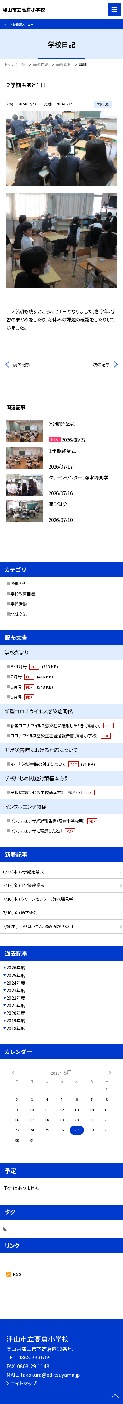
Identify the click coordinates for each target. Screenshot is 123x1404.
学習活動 (18, 604)
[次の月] (110, 1072)
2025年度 (15, 975)
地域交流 (18, 614)
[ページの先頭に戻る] (115, 1396)
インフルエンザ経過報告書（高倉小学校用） (53, 821)
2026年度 (15, 967)
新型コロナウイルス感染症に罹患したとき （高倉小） (61, 725)
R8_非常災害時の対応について (52, 764)
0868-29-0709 (34, 1357)
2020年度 (15, 1013)
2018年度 (15, 1028)
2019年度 (15, 1020)
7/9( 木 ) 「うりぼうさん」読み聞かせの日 (38, 926)
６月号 (31, 687)
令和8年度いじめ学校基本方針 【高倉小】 (51, 792)
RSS (17, 1274)
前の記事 (21, 364)
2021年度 (15, 1005)
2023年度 (15, 990)
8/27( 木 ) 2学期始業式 (23, 872)
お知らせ (18, 583)
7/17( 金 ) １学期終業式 (23, 885)
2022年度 (15, 998)
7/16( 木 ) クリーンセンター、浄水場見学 (38, 899)
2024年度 (15, 983)
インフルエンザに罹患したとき (41, 831)
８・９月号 (34, 667)
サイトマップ (23, 1383)
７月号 (31, 677)
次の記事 (101, 364)
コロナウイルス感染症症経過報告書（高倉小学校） (59, 736)
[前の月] (13, 1072)
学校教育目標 (22, 594)
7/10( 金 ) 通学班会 (20, 912)
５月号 (21, 697)
